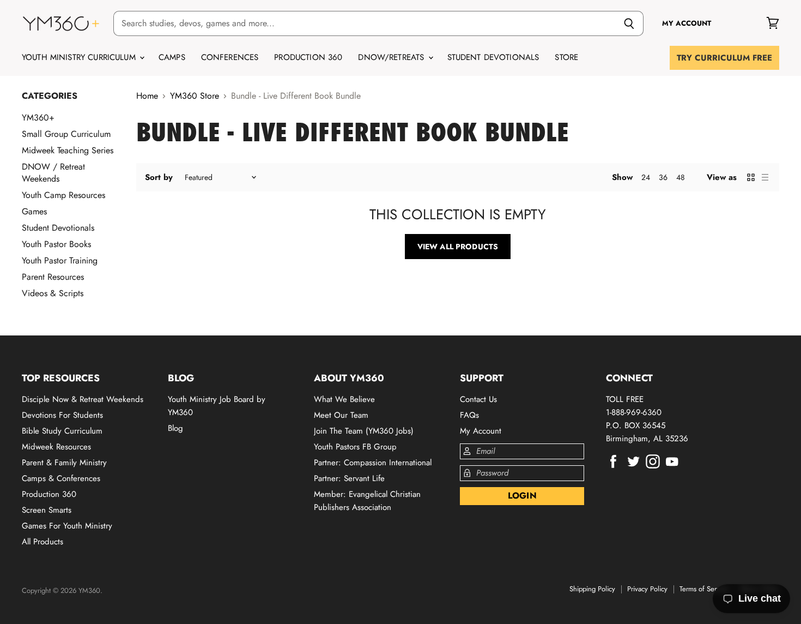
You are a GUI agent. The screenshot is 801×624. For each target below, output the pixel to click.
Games (34, 211)
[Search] (629, 23)
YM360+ (38, 117)
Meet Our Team (341, 415)
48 (680, 177)
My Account (480, 431)
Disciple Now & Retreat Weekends (82, 399)
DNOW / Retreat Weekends (53, 172)
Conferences (230, 57)
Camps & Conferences (61, 478)
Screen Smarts (46, 510)
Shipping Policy (592, 589)
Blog (175, 428)
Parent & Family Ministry (64, 463)
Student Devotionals (493, 57)
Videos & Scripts (52, 293)
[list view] (765, 177)
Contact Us (478, 399)
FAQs (469, 415)
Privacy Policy (647, 589)
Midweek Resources (56, 447)
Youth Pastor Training (60, 260)
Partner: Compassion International (373, 463)
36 (663, 177)
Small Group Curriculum (66, 134)
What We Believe (344, 399)
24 (645, 177)
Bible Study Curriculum (62, 431)
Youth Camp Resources (63, 195)
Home (147, 96)
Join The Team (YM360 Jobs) (364, 431)
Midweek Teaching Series (67, 150)
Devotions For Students (62, 415)
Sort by (159, 177)
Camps (172, 57)
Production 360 (308, 57)
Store (566, 57)
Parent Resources (53, 277)
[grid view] (750, 177)
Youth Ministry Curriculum (80, 57)
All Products (42, 542)
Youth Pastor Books (56, 244)
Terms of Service (704, 589)
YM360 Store (194, 96)
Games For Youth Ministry (67, 526)
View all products (457, 246)
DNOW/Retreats (392, 57)
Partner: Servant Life (349, 478)
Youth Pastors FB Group (355, 447)
